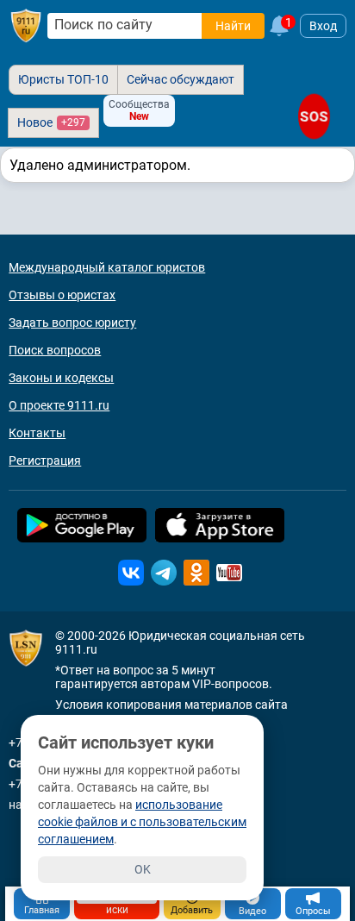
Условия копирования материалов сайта (171, 704)
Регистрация (45, 460)
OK (142, 869)
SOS (314, 116)
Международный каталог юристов (107, 267)
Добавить (192, 910)
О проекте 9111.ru (59, 405)
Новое (51, 122)
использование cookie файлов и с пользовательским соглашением (142, 822)
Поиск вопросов (55, 350)
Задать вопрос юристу (72, 322)
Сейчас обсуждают (180, 79)
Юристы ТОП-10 (63, 79)
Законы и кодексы (61, 378)
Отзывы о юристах (62, 295)
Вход (323, 26)
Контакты (37, 433)
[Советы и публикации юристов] (26, 26)
